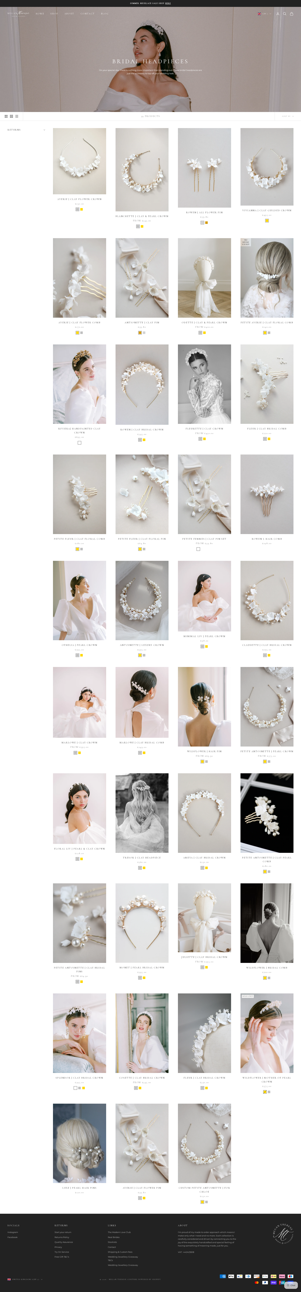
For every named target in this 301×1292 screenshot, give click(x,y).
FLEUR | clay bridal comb (267, 428)
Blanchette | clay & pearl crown (142, 216)
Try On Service (62, 1252)
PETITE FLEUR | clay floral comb (79, 539)
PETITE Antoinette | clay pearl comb (267, 859)
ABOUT (69, 13)
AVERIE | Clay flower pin (142, 1188)
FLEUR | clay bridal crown (204, 1078)
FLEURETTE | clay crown (204, 428)
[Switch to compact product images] (16, 116)
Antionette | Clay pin (142, 322)
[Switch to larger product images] (6, 116)
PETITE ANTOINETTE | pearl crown (266, 751)
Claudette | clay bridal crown (267, 645)
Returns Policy (62, 1237)
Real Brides (113, 1237)
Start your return (63, 1232)
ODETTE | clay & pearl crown (204, 322)
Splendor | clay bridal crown (79, 1078)
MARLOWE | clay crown (80, 742)
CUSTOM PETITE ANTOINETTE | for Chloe (204, 1190)
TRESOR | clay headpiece (142, 857)
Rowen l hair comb (267, 539)
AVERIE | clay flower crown (79, 199)
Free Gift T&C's (62, 1257)
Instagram (13, 1232)
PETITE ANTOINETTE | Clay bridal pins (79, 969)
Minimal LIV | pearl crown (204, 636)
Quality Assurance (64, 1242)
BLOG (104, 13)
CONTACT (88, 13)
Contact (112, 1247)
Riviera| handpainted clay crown (79, 430)
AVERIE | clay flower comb (79, 322)
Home (40, 13)
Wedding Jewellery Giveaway (123, 1265)
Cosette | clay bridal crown (142, 1078)
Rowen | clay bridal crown (142, 429)
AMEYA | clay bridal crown (204, 857)
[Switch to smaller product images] (11, 116)
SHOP (54, 13)
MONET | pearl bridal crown (142, 967)
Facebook (13, 1237)
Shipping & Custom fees (120, 1252)
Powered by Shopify (149, 1279)
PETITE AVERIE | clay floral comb (267, 322)
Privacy (58, 1247)
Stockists (112, 1242)
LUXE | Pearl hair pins (79, 1188)
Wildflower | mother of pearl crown (267, 1080)
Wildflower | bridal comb (267, 967)
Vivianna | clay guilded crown (267, 210)
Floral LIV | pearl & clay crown (79, 849)
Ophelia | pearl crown (79, 645)
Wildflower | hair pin (204, 751)
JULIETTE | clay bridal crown (204, 957)
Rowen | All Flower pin (204, 212)
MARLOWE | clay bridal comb (142, 742)
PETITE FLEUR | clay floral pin (142, 539)
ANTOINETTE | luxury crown (142, 645)
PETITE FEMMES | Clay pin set (204, 539)
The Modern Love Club (119, 1232)
